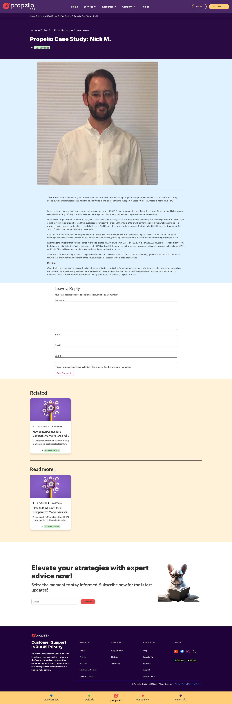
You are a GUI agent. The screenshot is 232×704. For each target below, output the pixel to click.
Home (32, 16)
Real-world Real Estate (47, 16)
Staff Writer (57, 426)
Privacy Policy (181, 684)
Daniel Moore (62, 30)
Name (58, 334)
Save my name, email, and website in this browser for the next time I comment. (94, 367)
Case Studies (65, 16)
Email (58, 345)
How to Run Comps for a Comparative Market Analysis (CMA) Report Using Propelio (50, 435)
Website (59, 356)
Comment (60, 300)
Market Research (52, 450)
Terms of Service (195, 684)
